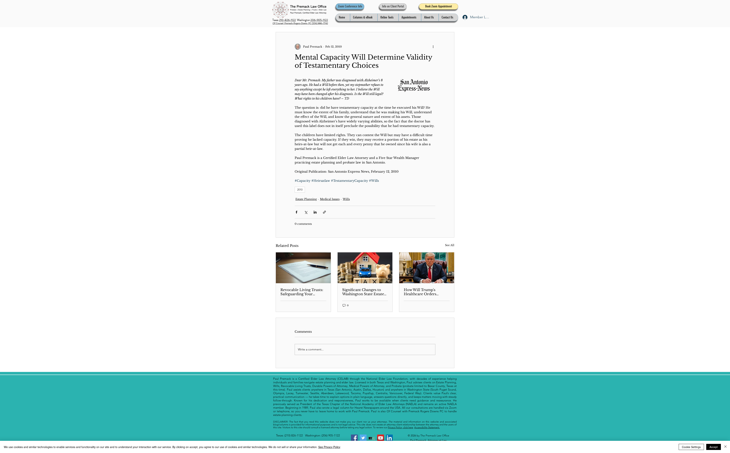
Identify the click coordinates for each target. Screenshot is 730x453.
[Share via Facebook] (296, 212)
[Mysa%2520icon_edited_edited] (371, 438)
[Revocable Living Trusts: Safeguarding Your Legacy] (303, 267)
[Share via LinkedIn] (315, 212)
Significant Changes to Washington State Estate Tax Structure (363, 292)
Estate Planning (306, 199)
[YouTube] (380, 438)
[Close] (725, 447)
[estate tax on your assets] (365, 267)
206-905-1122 (319, 20)
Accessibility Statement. (427, 427)
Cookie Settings (691, 447)
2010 (299, 189)
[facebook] (354, 438)
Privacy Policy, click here (400, 427)
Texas (275, 20)
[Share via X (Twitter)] (306, 212)
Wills (346, 199)
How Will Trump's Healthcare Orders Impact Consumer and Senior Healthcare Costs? (425, 292)
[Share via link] (324, 212)
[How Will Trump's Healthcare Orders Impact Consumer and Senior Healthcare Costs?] (426, 267)
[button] (363, 17)
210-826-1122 (287, 20)
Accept (713, 447)
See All (449, 245)
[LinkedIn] (389, 438)
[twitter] (363, 438)
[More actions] (433, 46)
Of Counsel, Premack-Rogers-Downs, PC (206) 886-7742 (300, 23)
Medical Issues (330, 199)
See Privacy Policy (329, 447)
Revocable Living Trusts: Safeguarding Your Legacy (301, 292)
